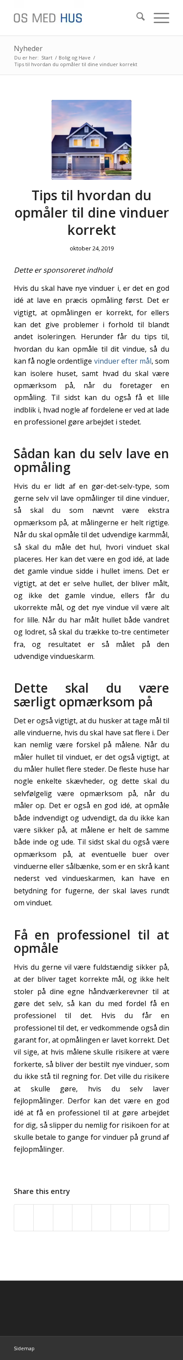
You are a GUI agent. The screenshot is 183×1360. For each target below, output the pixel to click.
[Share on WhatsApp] (62, 1217)
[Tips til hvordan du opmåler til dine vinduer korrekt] (91, 140)
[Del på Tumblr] (120, 1217)
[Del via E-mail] (159, 1217)
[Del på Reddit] (140, 1217)
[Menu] (157, 18)
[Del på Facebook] (24, 1217)
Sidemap (24, 1348)
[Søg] (136, 18)
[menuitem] (136, 18)
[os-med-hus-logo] (76, 18)
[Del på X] (43, 1217)
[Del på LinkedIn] (101, 1217)
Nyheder (28, 48)
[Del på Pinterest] (82, 1217)
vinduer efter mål (122, 361)
